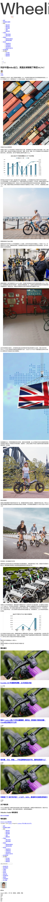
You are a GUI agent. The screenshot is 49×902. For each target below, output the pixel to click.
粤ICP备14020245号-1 (27, 823)
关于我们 (8, 52)
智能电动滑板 (9, 40)
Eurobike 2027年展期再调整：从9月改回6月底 (16, 683)
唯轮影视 (8, 55)
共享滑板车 (5, 878)
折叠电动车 (8, 45)
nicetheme (20, 823)
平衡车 (4, 32)
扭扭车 (4, 871)
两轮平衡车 (8, 34)
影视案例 (7, 815)
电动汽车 (5, 874)
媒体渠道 (8, 54)
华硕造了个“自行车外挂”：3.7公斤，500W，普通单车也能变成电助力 (24, 797)
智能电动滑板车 (9, 38)
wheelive (10, 823)
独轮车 (4, 877)
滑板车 (4, 37)
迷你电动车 (8, 46)
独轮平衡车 (8, 35)
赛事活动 (8, 31)
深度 (7, 29)
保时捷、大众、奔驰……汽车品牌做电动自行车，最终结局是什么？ (23, 760)
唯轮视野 (8, 28)
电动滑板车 (5, 867)
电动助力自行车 (9, 48)
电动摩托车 (8, 43)
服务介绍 (3, 815)
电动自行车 (5, 866)
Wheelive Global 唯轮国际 (6, 821)
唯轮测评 (8, 25)
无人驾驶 (5, 880)
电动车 (4, 41)
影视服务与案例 (6, 21)
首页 (4, 20)
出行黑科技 (5, 49)
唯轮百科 (8, 26)
